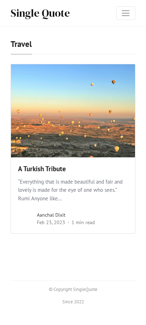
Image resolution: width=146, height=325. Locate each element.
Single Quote (40, 13)
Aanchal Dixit (51, 215)
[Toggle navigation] (125, 13)
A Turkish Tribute (42, 168)
